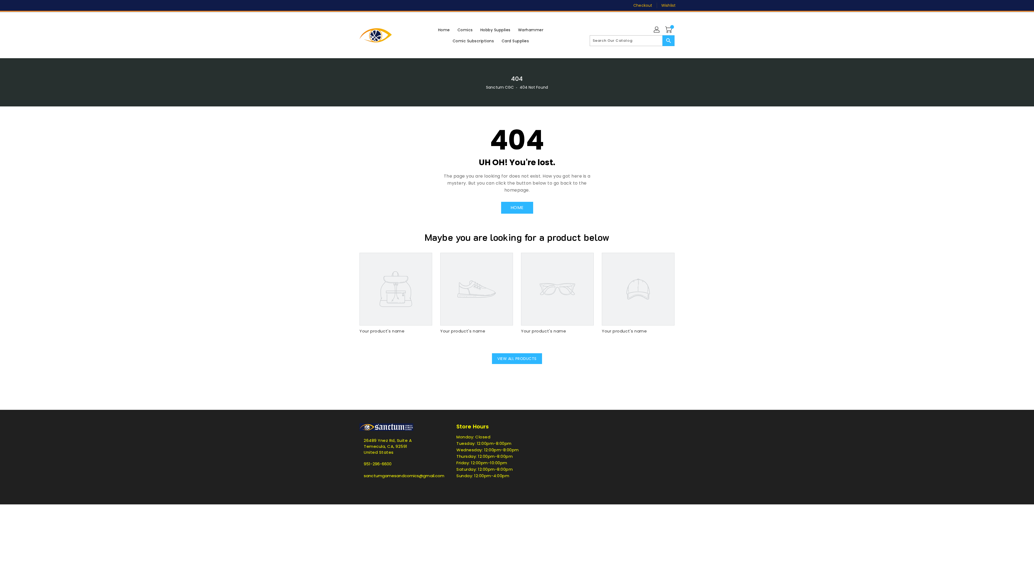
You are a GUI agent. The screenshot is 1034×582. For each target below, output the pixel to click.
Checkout (642, 5)
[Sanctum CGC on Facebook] (352, 5)
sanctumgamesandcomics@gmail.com (397, 476)
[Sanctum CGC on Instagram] (383, 5)
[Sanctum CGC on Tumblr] (393, 5)
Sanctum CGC (500, 87)
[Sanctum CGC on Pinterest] (372, 5)
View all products (517, 358)
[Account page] (657, 30)
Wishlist (668, 5)
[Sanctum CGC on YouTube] (403, 5)
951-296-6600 (378, 464)
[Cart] (669, 30)
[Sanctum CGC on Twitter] (362, 5)
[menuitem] (444, 29)
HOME (517, 208)
